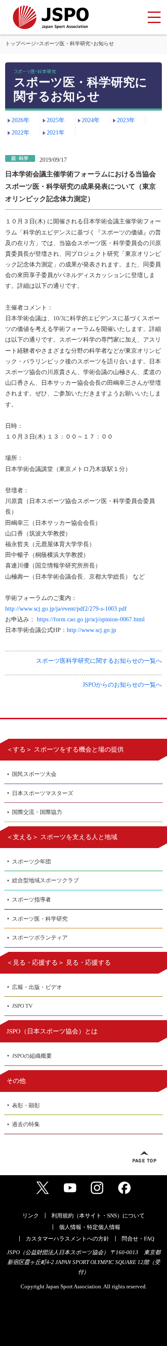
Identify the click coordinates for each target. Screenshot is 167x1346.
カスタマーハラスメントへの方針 (67, 1238)
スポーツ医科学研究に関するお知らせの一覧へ (99, 661)
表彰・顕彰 (26, 1105)
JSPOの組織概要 (32, 1056)
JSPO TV (22, 1006)
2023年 (126, 120)
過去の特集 (26, 1124)
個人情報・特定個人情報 (89, 1227)
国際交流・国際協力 (37, 812)
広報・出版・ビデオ (37, 987)
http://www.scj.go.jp (91, 630)
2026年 (21, 120)
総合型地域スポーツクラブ (45, 880)
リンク (30, 1215)
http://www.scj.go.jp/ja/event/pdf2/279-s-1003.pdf (66, 609)
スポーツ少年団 (31, 861)
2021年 (56, 132)
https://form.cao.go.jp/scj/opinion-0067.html (91, 619)
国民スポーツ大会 (34, 774)
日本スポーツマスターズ (42, 793)
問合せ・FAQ (138, 1238)
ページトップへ (144, 1157)
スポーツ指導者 (31, 899)
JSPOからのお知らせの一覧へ (122, 685)
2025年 (56, 120)
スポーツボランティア (40, 937)
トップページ (20, 44)
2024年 (91, 120)
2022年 (21, 132)
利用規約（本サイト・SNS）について (98, 1215)
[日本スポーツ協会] (51, 17)
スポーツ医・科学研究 (64, 44)
